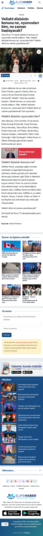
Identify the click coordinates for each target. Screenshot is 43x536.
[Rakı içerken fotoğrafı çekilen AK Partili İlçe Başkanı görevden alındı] (31, 268)
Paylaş (6, 75)
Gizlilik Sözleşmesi (22, 486)
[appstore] (12, 513)
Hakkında (6, 486)
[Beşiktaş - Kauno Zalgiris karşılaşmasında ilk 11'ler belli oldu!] (31, 290)
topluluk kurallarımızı (22, 342)
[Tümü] (40, 470)
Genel (21, 15)
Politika (31, 8)
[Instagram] (19, 481)
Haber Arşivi (35, 486)
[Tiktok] (31, 481)
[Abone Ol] (40, 76)
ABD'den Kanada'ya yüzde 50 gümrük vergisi (10, 255)
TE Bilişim (27, 533)
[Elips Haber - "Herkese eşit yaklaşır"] (20, 2)
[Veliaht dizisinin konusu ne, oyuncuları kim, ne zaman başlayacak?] (21, 60)
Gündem (21, 8)
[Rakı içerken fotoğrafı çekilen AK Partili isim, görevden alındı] (11, 268)
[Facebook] (7, 481)
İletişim (21, 488)
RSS (5, 524)
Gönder (6, 335)
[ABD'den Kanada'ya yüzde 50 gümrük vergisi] (11, 246)
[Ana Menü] (2, 3)
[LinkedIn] (23, 481)
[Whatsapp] (35, 481)
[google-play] (31, 513)
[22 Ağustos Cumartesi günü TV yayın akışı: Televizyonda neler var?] (11, 290)
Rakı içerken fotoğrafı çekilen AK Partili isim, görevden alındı (10, 277)
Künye (13, 486)
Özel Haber (9, 8)
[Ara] (39, 2)
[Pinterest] (15, 481)
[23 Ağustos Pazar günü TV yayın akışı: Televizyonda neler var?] (31, 246)
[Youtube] (27, 481)
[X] (11, 481)
